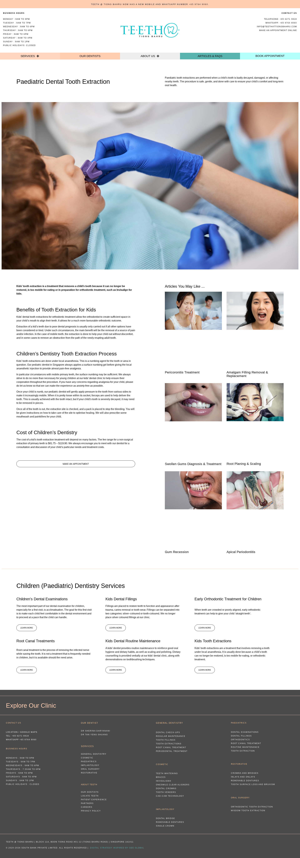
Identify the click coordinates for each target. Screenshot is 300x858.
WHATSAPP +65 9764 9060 (21, 740)
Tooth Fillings (165, 740)
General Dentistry (93, 754)
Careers (86, 807)
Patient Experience (94, 800)
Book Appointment (270, 55)
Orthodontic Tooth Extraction (252, 807)
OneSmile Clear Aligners (173, 785)
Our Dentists (90, 56)
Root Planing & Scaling (244, 463)
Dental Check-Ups (168, 732)
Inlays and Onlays (243, 777)
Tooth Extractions (168, 744)
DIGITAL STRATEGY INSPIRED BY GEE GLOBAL (117, 848)
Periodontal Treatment (172, 751)
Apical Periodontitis (241, 552)
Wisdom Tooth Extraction (248, 810)
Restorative (89, 773)
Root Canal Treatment (171, 747)
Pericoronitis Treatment (182, 372)
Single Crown (165, 826)
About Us (148, 56)
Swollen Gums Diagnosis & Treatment (193, 464)
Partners (87, 803)
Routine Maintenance (245, 747)
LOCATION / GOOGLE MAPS (21, 732)
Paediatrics (89, 761)
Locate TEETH (90, 796)
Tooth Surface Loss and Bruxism (253, 784)
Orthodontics (240, 740)
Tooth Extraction (243, 751)
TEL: (17, 736)
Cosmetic (87, 758)
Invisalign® (163, 781)
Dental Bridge (165, 818)
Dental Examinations (245, 732)
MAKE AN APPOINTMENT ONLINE (278, 30)
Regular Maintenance (170, 736)
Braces (161, 777)
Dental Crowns (166, 788)
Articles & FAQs (210, 56)
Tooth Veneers (166, 792)
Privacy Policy (91, 811)
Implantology (90, 765)
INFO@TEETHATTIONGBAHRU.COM (277, 27)
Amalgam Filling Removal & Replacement (247, 374)
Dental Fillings (241, 736)
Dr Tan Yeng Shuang (94, 735)
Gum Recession (177, 552)
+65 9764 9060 (198, 4)
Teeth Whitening (167, 773)
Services (28, 56)
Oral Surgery (90, 769)
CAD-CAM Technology (170, 796)
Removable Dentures (170, 822)
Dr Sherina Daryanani (95, 731)
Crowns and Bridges (244, 773)
